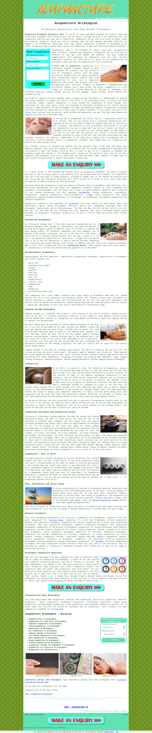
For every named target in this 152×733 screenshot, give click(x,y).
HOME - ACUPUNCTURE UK (76, 707)
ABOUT (108, 18)
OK (117, 732)
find (32, 600)
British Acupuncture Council (106, 500)
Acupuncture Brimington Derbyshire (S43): (45, 34)
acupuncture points (47, 442)
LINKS (102, 18)
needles (60, 71)
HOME (96, 18)
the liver (89, 431)
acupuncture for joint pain (80, 520)
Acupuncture (81, 39)
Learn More (109, 732)
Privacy (125, 714)
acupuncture (52, 544)
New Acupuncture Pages (37, 714)
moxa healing (120, 527)
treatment (74, 41)
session (62, 121)
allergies (72, 534)
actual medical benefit (104, 396)
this (76, 493)
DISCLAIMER (122, 18)
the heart (96, 435)
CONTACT (114, 18)
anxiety (98, 527)
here (61, 609)
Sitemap (26, 714)
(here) (77, 500)
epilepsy (99, 541)
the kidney (39, 433)
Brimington (74, 203)
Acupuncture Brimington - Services (48, 614)
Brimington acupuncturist (48, 518)
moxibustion (84, 192)
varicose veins (56, 520)
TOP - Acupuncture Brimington (38, 694)
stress (73, 529)
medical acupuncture (57, 103)
